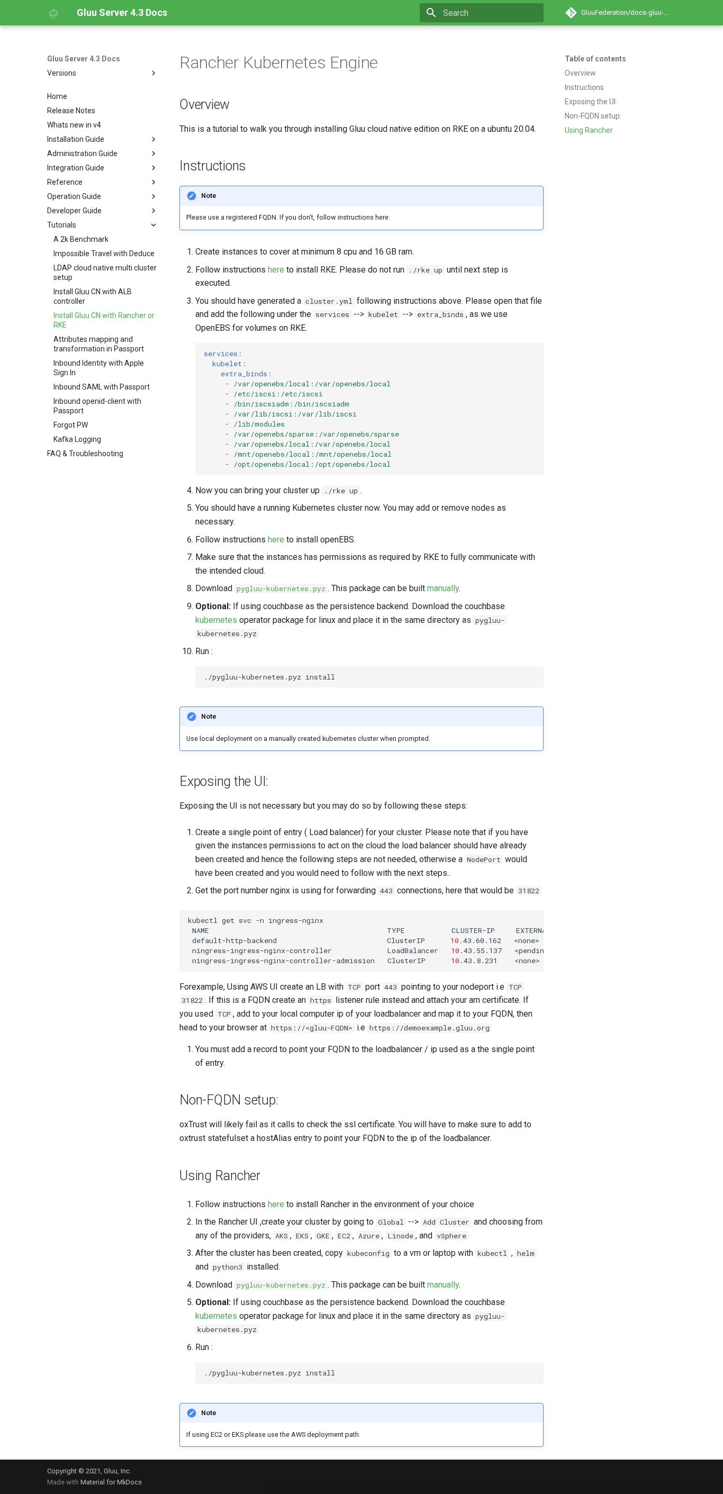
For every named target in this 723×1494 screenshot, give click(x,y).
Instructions (584, 87)
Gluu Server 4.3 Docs (83, 59)
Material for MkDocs (111, 1482)
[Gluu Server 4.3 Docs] (53, 12)
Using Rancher (589, 130)
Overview (580, 73)
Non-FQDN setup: (593, 116)
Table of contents (595, 59)
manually (443, 588)
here (276, 270)
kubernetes (216, 620)
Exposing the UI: (591, 101)
